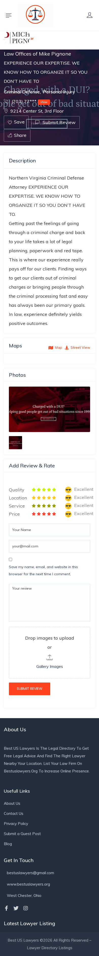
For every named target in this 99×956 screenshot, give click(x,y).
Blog (8, 843)
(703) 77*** (28, 101)
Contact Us (13, 813)
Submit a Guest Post (22, 833)
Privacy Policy (16, 823)
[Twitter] (16, 908)
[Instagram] (25, 908)
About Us (12, 803)
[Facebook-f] (6, 908)
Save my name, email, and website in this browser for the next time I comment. (43, 570)
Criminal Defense (22, 92)
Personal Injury (59, 92)
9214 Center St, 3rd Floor (37, 111)
